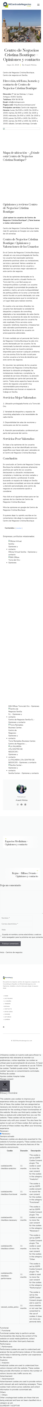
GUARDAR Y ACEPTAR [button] (10, 1405)
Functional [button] (4, 1328)
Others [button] (3, 1392)
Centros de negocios (14, 952)
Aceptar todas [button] (19, 1076)
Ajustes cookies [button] (6, 1076)
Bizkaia (7, 1006)
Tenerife (7, 1003)
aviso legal (8, 1011)
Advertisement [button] (6, 1376)
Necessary (6, 1134)
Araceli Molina (30, 65)
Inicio (2, 952)
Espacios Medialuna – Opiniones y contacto (16, 843)
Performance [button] (5, 1344)
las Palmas (8, 998)
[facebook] (3, 1027)
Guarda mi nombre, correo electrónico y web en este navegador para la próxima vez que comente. (22, 935)
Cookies (7, 1014)
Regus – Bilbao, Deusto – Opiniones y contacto (25, 875)
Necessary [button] (4, 1131)
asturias (7, 1017)
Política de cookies (7, 1073)
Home (6, 996)
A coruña (7, 1001)
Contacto (8, 1009)
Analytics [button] (4, 1360)
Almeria (7, 1019)
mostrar (18, 528)
